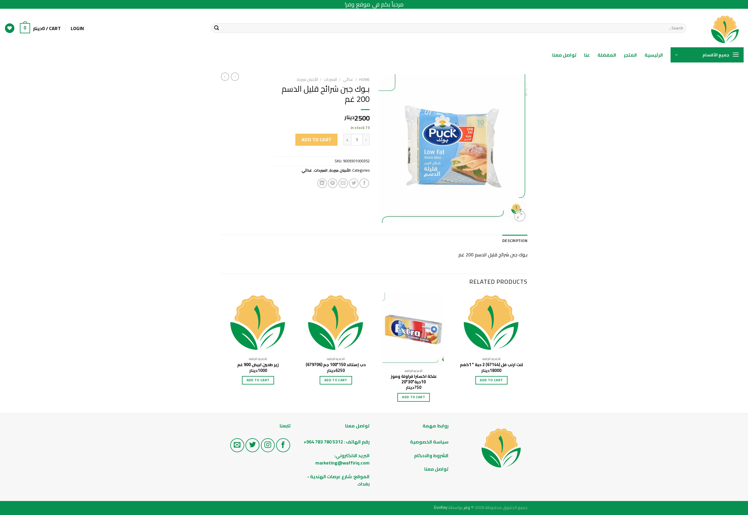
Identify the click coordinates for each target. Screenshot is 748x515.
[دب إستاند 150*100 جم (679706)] (336, 323)
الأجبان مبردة (307, 79)
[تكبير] (519, 216)
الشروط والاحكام (431, 455)
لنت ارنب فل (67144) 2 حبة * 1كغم (491, 365)
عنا (587, 55)
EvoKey (440, 507)
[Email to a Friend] (343, 183)
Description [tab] (514, 240)
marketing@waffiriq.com (342, 462)
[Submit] (216, 28)
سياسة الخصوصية (429, 441)
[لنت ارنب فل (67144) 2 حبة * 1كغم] (492, 323)
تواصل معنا (564, 55)
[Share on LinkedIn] (322, 183)
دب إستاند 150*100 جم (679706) (336, 365)
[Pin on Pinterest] (332, 183)
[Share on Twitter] (354, 183)
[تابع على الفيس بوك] (283, 445)
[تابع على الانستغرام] (268, 445)
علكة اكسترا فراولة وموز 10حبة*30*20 (414, 379)
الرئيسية (654, 55)
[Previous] (527, 352)
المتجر (630, 55)
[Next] (222, 352)
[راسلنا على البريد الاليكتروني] (237, 445)
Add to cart (317, 139)
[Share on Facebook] (364, 183)
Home (364, 79)
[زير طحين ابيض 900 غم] (258, 323)
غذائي (348, 79)
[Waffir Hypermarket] (719, 28)
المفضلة (607, 55)
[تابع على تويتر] (252, 445)
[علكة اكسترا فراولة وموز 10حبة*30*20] (414, 329)
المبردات (330, 79)
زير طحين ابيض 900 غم (258, 365)
